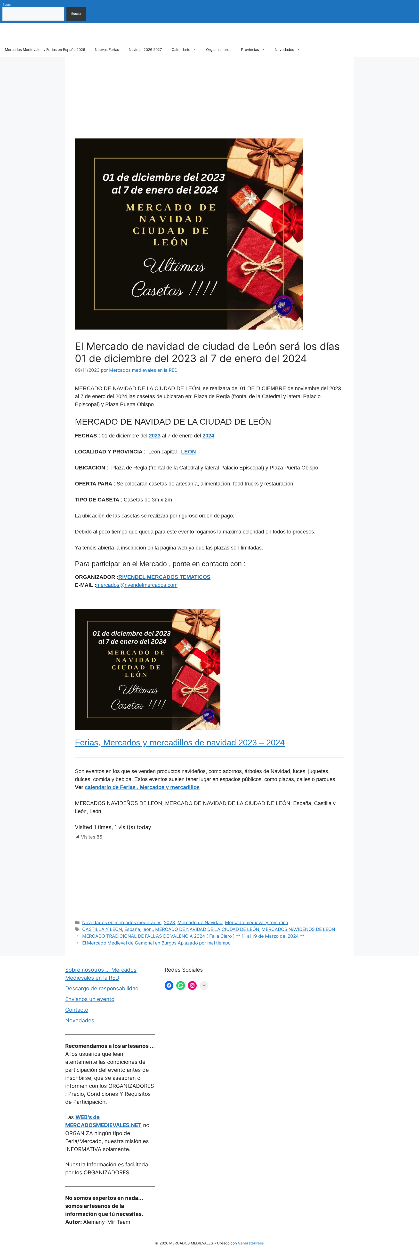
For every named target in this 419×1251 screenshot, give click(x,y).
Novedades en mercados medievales (121, 922)
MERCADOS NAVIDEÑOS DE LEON (298, 929)
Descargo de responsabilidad (102, 988)
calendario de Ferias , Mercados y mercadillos (142, 787)
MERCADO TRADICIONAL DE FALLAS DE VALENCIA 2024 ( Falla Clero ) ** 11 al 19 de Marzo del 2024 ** (193, 936)
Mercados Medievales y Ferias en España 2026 (45, 49)
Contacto (76, 1010)
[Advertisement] (209, 103)
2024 (208, 436)
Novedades (284, 49)
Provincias (250, 49)
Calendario (181, 49)
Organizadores (218, 49)
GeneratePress (251, 1243)
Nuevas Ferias (107, 49)
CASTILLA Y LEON (102, 929)
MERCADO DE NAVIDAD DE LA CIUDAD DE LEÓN (207, 929)
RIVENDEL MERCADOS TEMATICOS (164, 577)
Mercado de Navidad (200, 922)
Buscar (7, 5)
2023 (155, 436)
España (132, 929)
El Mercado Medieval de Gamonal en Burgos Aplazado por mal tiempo (156, 943)
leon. (148, 929)
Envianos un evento (89, 999)
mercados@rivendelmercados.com (136, 585)
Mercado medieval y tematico (256, 922)
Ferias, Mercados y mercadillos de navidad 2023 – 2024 (180, 742)
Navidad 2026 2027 (145, 49)
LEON (188, 452)
